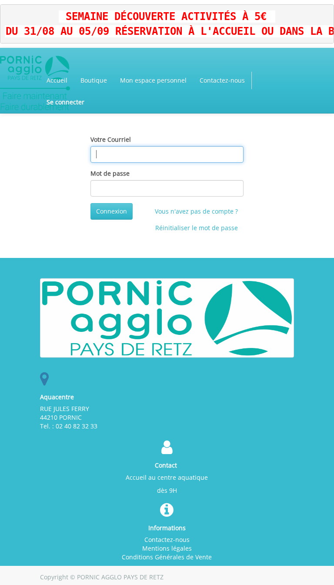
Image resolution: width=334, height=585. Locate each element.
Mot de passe (110, 173)
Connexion (111, 211)
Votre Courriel (110, 139)
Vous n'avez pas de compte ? (196, 211)
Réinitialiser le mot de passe (196, 228)
